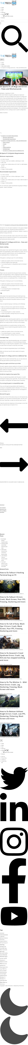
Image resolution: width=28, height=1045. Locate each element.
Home (2, 7)
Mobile (1, 954)
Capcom (2, 941)
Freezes (4, 144)
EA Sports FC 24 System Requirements (9, 135)
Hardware (2, 946)
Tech (2, 10)
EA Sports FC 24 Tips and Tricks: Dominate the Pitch (16, 225)
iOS (5, 946)
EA (0, 942)
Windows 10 (2, 977)
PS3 (6, 961)
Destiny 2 (5, 941)
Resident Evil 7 (3, 965)
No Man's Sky (2, 958)
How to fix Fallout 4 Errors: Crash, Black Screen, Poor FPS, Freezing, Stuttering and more (13, 599)
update (1, 975)
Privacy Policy (4, 758)
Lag (3, 145)
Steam (1, 969)
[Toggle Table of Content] (1, 133)
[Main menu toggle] (2, 60)
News (2, 9)
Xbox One (2, 982)
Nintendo (5, 954)
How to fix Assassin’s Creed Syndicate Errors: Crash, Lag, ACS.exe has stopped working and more (12, 656)
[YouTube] (14, 928)
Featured (3, 12)
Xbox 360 (5, 980)
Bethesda (2, 936)
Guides (2, 14)
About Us (3, 756)
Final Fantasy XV (4, 942)
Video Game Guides (9, 16)
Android (2, 934)
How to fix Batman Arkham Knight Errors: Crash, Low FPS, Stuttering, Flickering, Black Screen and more (13, 715)
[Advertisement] (14, 123)
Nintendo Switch (3, 956)
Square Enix (5, 967)
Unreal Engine (3, 973)
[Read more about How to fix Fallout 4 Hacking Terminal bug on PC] (10, 586)
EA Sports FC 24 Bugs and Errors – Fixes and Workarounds (14, 140)
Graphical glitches (7, 147)
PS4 (1, 963)
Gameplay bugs (6, 149)
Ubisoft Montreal (3, 972)
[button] (5, 14)
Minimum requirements (8, 137)
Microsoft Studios (4, 953)
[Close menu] (1, 740)
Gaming (2, 944)
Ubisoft (4, 970)
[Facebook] (14, 902)
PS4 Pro (3, 963)
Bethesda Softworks (4, 938)
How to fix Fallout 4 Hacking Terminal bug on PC (12, 573)
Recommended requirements (9, 139)
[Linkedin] (14, 824)
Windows (5, 975)
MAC (4, 948)
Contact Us (3, 759)
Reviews (3, 17)
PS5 (6, 963)
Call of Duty (2, 939)
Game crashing (6, 142)
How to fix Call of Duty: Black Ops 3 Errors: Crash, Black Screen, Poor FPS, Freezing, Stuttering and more (12, 627)
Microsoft (2, 951)
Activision (2, 933)
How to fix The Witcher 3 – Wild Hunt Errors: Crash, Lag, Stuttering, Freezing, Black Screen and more (13, 685)
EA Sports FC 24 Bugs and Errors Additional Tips (13, 150)
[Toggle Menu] (7, 14)
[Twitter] (14, 792)
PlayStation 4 (2, 960)
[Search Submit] (0, 23)
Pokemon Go (2, 961)
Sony (1, 967)
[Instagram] (14, 857)
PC (6, 958)
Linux (1, 948)
